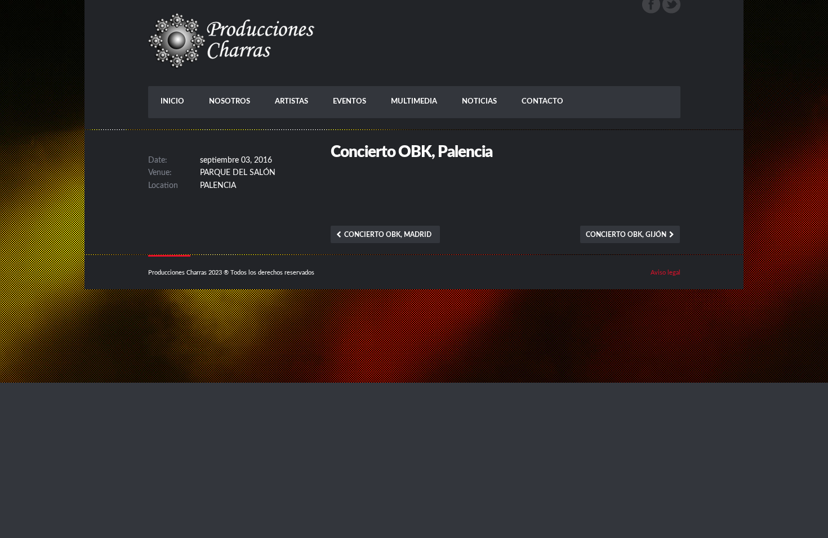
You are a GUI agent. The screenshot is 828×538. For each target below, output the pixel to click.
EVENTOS (349, 101)
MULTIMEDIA (414, 101)
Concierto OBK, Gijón (626, 234)
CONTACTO (542, 101)
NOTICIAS (479, 101)
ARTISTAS (291, 101)
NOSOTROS (229, 101)
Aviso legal (665, 273)
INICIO (172, 101)
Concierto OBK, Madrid (387, 234)
